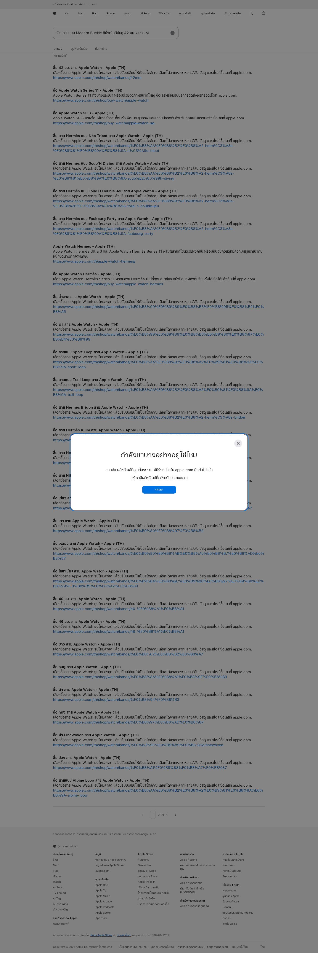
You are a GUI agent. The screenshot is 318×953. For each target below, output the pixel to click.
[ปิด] (238, 443)
